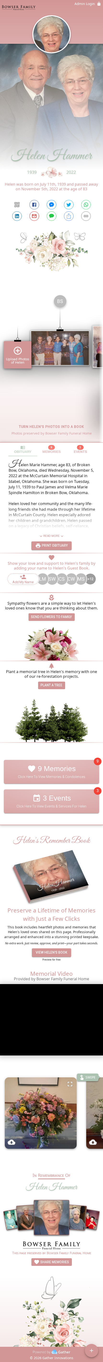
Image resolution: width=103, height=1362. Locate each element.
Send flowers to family (51, 617)
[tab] (22, 449)
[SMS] (51, 216)
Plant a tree (51, 685)
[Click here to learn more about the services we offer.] (51, 1246)
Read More (51, 536)
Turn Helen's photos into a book (51, 427)
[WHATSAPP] (86, 204)
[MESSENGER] (51, 204)
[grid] (51, 366)
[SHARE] (69, 216)
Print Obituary (54, 545)
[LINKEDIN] (17, 216)
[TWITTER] (69, 204)
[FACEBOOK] (34, 204)
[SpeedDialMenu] (91, 1350)
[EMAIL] (34, 216)
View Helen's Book (51, 952)
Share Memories (54, 1262)
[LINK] (86, 216)
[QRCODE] (17, 204)
